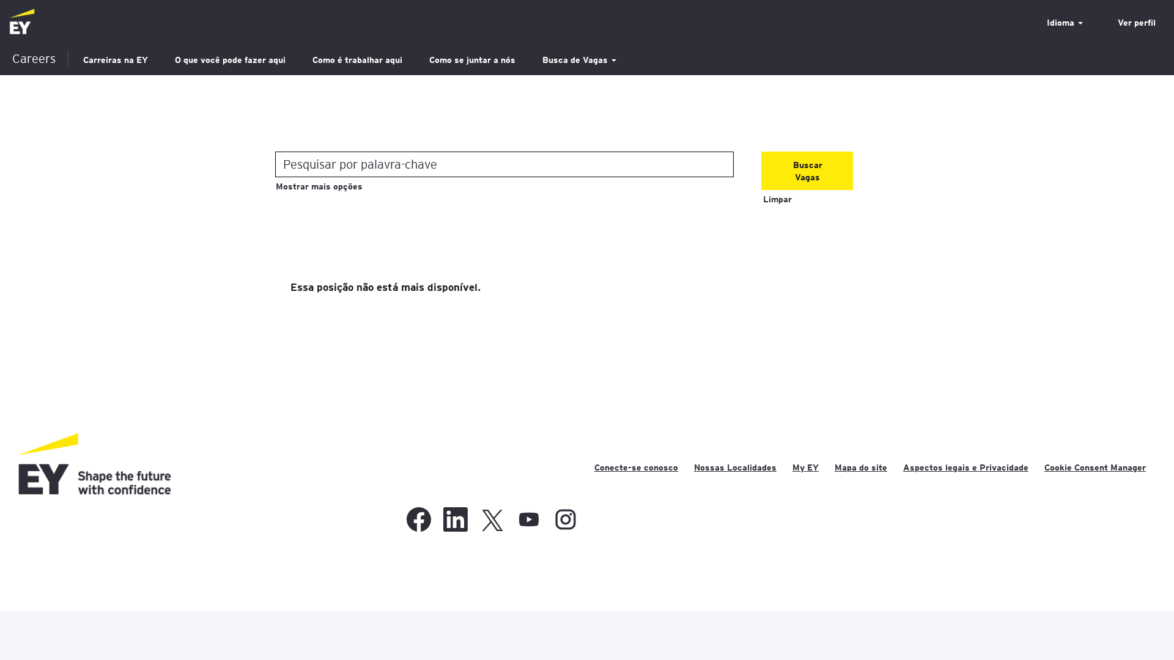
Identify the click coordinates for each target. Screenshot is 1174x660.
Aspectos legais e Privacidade (965, 467)
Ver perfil (1137, 22)
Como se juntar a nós (472, 59)
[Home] (22, 22)
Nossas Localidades (735, 467)
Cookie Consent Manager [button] (1095, 467)
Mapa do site (861, 467)
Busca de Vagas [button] (576, 59)
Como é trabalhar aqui (357, 59)
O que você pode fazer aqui (230, 59)
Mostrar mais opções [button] (319, 186)
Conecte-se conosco (636, 467)
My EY (805, 467)
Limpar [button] (777, 199)
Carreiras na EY (115, 59)
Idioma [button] (1062, 22)
